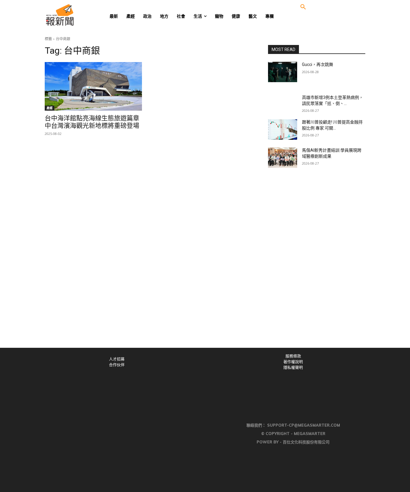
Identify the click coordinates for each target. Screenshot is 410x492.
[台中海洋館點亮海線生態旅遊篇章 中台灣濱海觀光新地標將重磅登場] (93, 86)
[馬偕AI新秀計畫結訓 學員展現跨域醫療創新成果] (282, 158)
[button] (303, 7)
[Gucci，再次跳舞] (282, 72)
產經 (50, 108)
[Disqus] (205, 265)
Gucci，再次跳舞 (317, 64)
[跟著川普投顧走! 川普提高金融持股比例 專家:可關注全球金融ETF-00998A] (282, 129)
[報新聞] (79, 15)
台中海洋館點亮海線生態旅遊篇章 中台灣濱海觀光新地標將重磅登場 (92, 122)
